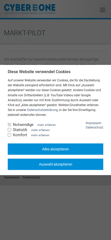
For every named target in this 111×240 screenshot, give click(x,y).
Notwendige (23, 125)
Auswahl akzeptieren (55, 164)
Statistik (20, 130)
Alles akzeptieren (55, 149)
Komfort (20, 135)
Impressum (93, 123)
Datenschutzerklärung (42, 110)
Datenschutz (94, 127)
